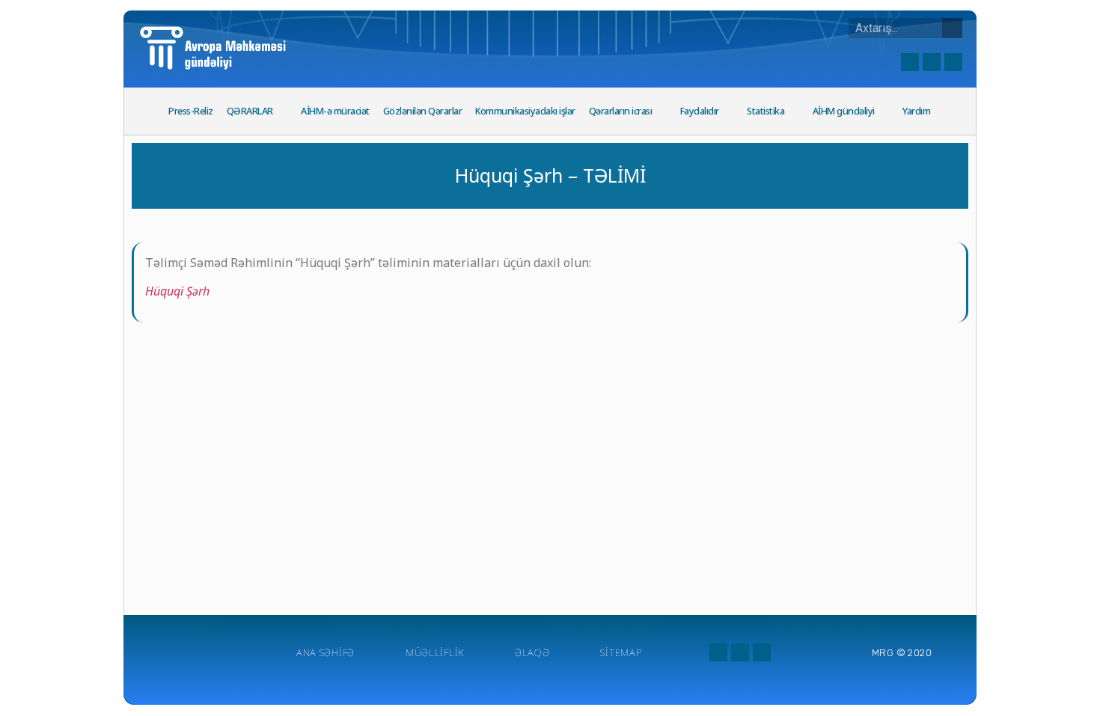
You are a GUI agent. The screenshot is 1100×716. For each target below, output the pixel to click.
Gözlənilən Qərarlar (422, 111)
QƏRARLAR (250, 111)
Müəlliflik (435, 652)
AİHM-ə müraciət (335, 111)
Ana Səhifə (325, 652)
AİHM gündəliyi (844, 111)
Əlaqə (532, 652)
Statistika (765, 111)
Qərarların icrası (621, 111)
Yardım (916, 111)
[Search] (952, 28)
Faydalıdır (699, 111)
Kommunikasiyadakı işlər (525, 111)
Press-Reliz (190, 111)
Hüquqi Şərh (177, 291)
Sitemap (620, 652)
